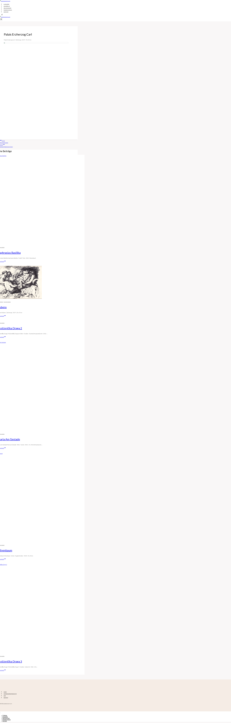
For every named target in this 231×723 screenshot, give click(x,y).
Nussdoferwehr (4, 141)
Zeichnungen (7, 8)
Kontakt (6, 11)
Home (5, 692)
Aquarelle (7, 6)
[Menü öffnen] (1, 19)
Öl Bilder (6, 4)
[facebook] (2, 15)
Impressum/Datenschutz (10, 693)
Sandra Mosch (8, 10)
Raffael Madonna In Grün (6, 145)
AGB (5, 695)
